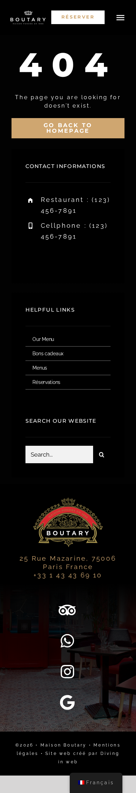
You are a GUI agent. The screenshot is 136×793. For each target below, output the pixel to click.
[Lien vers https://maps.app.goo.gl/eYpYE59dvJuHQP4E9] (68, 702)
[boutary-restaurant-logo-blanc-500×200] (28, 13)
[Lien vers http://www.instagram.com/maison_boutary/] (68, 671)
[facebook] (33, 259)
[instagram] (72, 259)
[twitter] (52, 259)
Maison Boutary (63, 745)
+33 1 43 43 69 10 (67, 575)
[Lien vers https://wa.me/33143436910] (68, 641)
